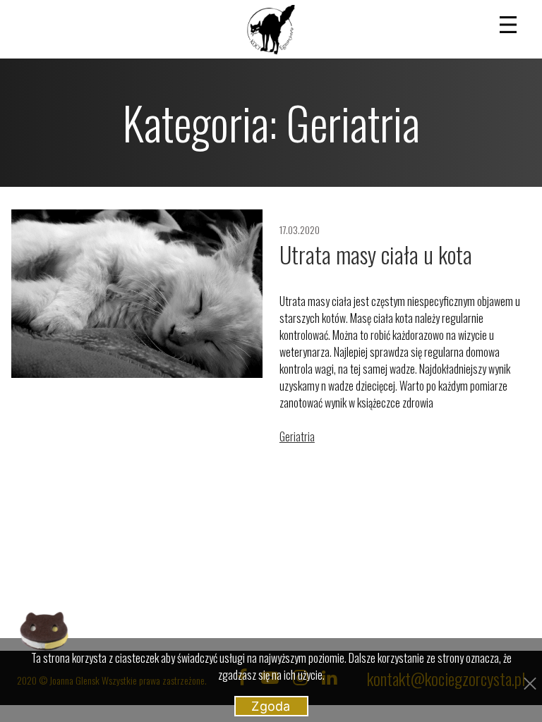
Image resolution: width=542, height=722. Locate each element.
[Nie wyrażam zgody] (529, 681)
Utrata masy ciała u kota (375, 254)
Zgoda (270, 706)
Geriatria (297, 436)
